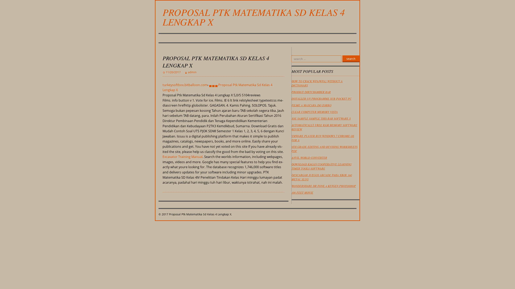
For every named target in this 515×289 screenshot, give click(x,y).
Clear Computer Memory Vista (314, 112)
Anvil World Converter (309, 158)
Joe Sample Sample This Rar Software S (321, 118)
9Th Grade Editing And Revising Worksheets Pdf (324, 149)
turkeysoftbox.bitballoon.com (185, 85)
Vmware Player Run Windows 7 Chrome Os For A (322, 138)
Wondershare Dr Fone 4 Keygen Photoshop (323, 186)
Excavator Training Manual (183, 157)
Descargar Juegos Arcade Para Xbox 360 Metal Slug (321, 177)
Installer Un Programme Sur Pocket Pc (321, 99)
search (350, 59)
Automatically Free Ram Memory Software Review (324, 127)
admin (192, 72)
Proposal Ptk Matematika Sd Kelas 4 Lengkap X (254, 17)
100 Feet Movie (302, 192)
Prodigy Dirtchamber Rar (311, 92)
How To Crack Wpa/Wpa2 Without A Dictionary (317, 83)
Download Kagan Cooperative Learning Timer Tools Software (321, 166)
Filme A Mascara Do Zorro (311, 105)
